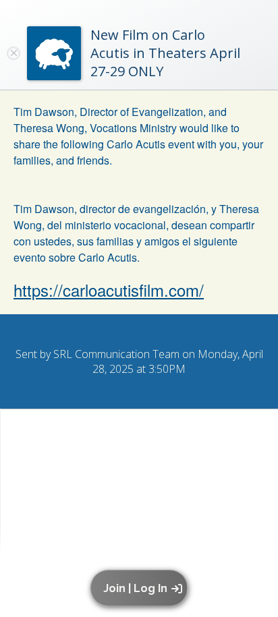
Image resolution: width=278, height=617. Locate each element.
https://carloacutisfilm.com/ (108, 289)
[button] (141, 588)
